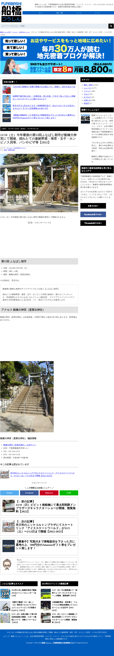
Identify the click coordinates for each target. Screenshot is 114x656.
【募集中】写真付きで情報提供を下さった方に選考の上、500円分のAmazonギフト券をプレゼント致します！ (46, 545)
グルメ (41, 16)
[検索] (111, 26)
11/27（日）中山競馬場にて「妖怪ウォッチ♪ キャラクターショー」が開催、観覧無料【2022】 (64, 592)
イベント (97, 13)
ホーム (41, 13)
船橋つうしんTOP (5, 32)
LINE (69, 493)
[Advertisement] (39, 239)
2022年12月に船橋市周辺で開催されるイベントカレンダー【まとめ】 (23, 592)
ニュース (78, 13)
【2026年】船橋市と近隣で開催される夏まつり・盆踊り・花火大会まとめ (44, 87)
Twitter (9, 493)
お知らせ (87, 100)
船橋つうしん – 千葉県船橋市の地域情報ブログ (58, 643)
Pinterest (49, 493)
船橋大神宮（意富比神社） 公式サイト (19, 445)
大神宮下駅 (11, 150)
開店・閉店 (59, 13)
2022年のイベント (24, 32)
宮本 (5, 150)
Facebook (29, 493)
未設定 (86, 103)
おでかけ (59, 16)
